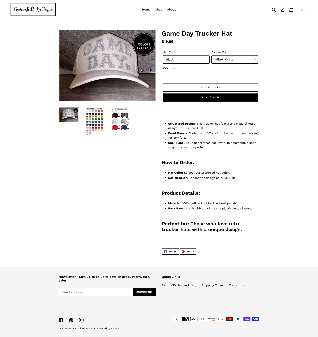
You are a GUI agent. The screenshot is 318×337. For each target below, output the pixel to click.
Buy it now (210, 97)
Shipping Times (212, 285)
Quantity (169, 67)
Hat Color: (170, 52)
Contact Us (237, 285)
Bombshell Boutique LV (82, 328)
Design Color (220, 52)
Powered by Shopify (108, 328)
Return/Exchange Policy (179, 285)
